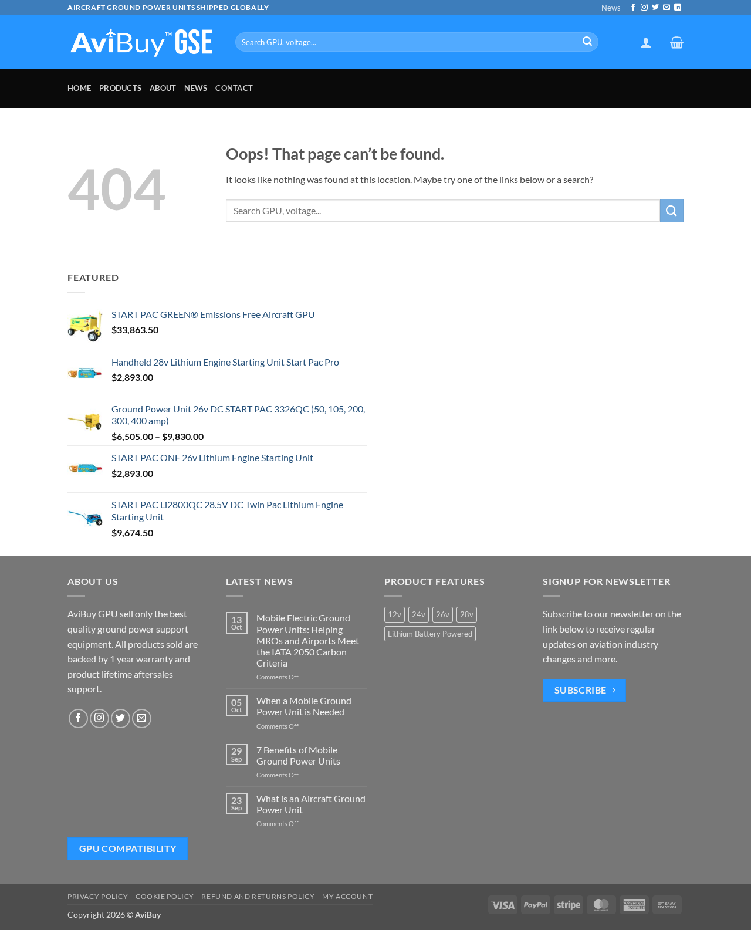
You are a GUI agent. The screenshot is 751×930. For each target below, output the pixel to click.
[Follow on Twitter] (655, 8)
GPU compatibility (128, 848)
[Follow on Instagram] (644, 8)
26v (442, 614)
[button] (646, 42)
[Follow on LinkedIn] (677, 8)
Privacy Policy (97, 896)
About (163, 88)
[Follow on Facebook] (633, 8)
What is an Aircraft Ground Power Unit (311, 804)
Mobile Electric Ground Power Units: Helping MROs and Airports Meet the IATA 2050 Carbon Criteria (307, 640)
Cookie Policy (165, 896)
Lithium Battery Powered (430, 633)
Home (79, 88)
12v (394, 614)
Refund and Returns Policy (257, 896)
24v (418, 614)
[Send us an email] (666, 8)
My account (347, 896)
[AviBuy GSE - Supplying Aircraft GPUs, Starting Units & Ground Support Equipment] (142, 42)
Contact (234, 88)
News (611, 7)
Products (120, 88)
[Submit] (587, 42)
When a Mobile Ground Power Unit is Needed (303, 706)
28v (466, 614)
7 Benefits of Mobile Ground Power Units (298, 755)
